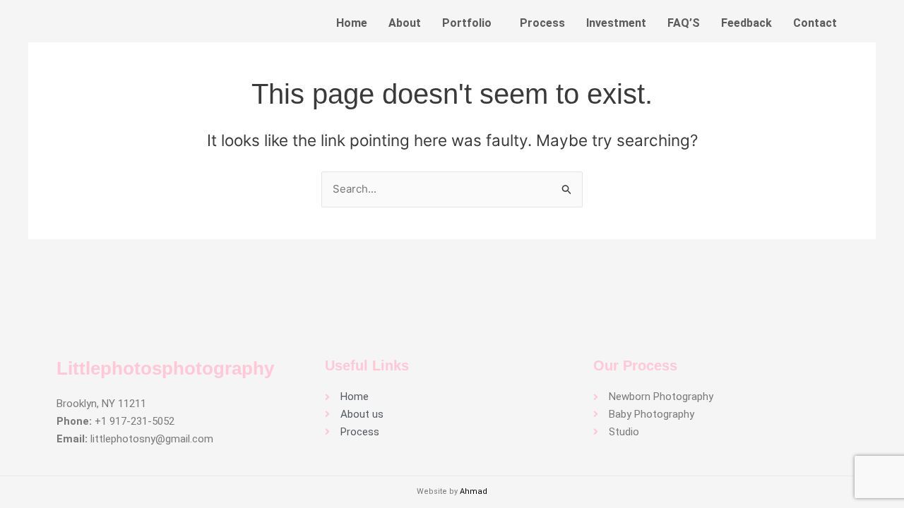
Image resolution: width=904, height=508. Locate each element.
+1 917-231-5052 (134, 421)
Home (351, 23)
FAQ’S (683, 23)
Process (542, 23)
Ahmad (473, 491)
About (404, 23)
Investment (616, 23)
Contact (815, 23)
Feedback (746, 23)
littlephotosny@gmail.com (151, 439)
